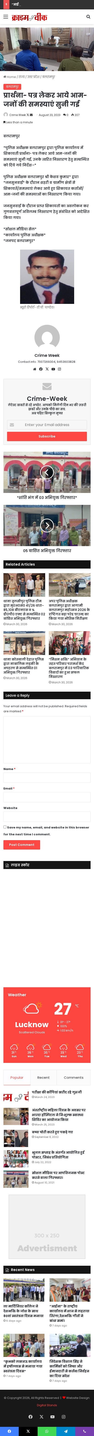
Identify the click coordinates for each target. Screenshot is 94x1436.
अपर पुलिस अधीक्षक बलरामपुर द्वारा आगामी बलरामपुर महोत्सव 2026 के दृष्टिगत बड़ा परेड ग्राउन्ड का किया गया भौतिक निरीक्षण (69, 610)
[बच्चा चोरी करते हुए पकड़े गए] (16, 1138)
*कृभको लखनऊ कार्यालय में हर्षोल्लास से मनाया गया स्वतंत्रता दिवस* (22, 1366)
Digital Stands (47, 1405)
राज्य (22, 77)
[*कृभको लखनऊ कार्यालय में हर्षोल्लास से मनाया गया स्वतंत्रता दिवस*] (23, 1345)
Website (10, 808)
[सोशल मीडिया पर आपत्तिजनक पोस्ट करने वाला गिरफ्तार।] (16, 1179)
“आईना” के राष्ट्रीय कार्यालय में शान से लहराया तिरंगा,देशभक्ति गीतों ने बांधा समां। (69, 1313)
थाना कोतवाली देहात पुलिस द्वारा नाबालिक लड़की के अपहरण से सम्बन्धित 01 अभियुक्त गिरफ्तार (23, 666)
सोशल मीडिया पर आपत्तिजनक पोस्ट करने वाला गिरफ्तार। (58, 1175)
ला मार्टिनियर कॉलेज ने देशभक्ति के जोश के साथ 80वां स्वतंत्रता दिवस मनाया (23, 1311)
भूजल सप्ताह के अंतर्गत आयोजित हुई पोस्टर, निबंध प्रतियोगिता (58, 1155)
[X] (47, 369)
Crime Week (17, 115)
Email (9, 788)
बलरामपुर (48, 77)
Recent (43, 1077)
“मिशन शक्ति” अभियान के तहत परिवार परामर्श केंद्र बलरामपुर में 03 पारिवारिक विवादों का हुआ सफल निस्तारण (69, 668)
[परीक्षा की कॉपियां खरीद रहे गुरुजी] (16, 1097)
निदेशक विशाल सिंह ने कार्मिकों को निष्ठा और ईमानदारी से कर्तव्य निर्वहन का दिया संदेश (69, 1368)
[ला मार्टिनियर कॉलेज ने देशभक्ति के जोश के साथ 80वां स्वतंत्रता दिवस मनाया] (23, 1289)
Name (9, 769)
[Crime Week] (29, 17)
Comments (74, 1077)
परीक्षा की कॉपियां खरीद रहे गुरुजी (57, 1092)
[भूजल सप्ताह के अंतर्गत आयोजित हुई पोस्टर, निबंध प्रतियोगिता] (16, 1158)
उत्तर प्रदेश (33, 77)
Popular (16, 1077)
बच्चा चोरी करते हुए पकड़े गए (52, 1132)
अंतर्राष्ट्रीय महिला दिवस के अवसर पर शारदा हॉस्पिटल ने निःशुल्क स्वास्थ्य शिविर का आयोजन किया (59, 1115)
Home (11, 77)
